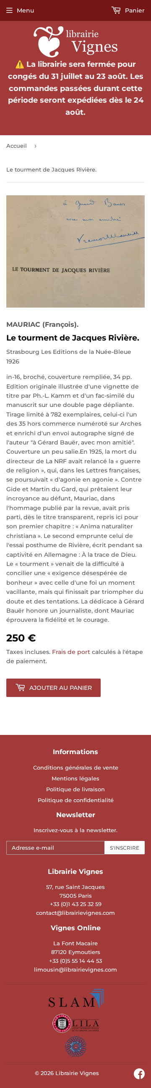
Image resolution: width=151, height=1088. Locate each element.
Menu (25, 10)
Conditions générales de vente (75, 767)
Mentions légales (75, 778)
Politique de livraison (75, 789)
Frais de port (71, 652)
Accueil (16, 145)
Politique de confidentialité (76, 800)
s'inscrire (124, 848)
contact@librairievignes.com (75, 912)
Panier (134, 10)
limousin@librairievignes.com (75, 969)
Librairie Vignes (77, 1073)
